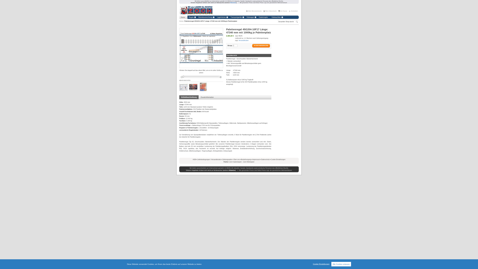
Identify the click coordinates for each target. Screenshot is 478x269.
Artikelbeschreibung (189, 97)
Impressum (256, 159)
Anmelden (294, 11)
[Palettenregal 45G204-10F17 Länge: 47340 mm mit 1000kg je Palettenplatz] (183, 87)
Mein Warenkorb (271, 11)
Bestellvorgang (246, 159)
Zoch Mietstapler (248, 162)
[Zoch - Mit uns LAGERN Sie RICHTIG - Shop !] (196, 10)
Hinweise (232, 170)
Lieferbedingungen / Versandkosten (209, 159)
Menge (230, 45)
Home (181, 21)
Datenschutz (265, 159)
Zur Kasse (283, 11)
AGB (194, 159)
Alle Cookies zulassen (341, 264)
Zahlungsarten (228, 159)
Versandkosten (244, 40)
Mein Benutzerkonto (255, 11)
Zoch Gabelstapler (235, 162)
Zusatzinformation (207, 97)
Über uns (237, 159)
